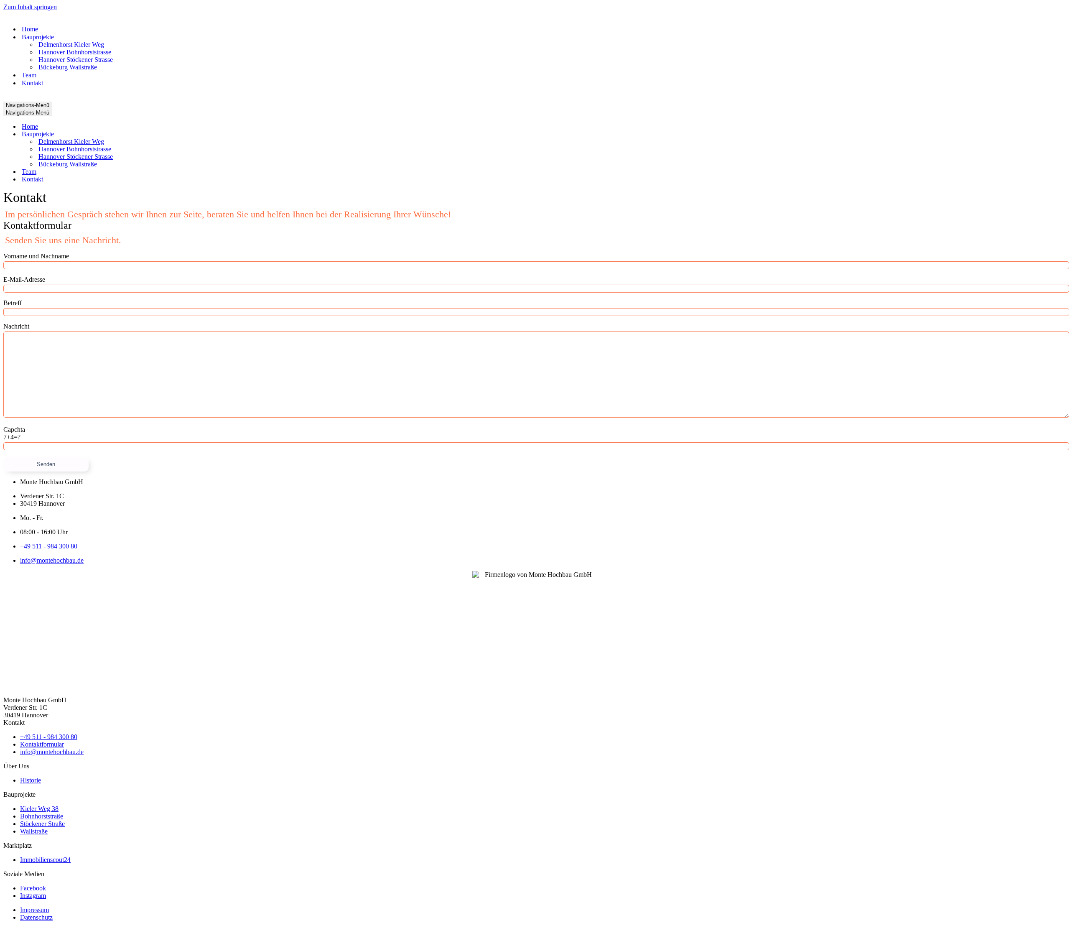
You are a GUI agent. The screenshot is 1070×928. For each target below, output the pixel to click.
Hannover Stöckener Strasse (75, 59)
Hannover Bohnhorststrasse (74, 52)
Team (29, 75)
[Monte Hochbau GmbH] (28, 14)
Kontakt (32, 83)
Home (30, 29)
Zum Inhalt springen (30, 6)
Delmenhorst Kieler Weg (71, 44)
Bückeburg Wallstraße (67, 67)
